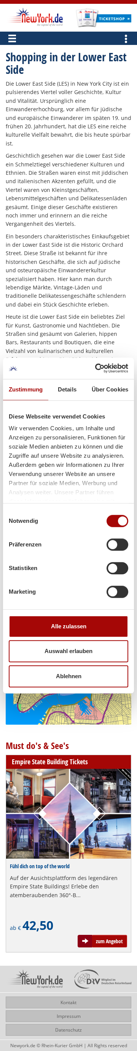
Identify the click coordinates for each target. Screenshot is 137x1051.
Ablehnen (68, 676)
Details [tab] (67, 389)
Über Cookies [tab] (110, 389)
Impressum (69, 1016)
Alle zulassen (68, 626)
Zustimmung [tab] (26, 389)
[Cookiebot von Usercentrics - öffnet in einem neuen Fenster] (96, 368)
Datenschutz (68, 1030)
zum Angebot (109, 941)
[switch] (117, 544)
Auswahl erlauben (68, 651)
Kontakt (68, 1002)
